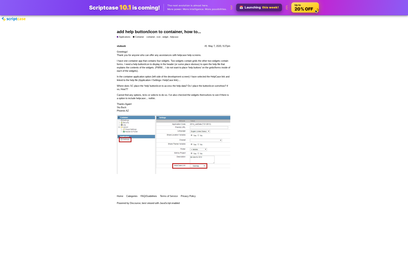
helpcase (174, 37)
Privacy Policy (188, 196)
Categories (132, 196)
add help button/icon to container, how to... (159, 31)
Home (120, 196)
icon (158, 37)
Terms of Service (169, 196)
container (150, 37)
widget (165, 37)
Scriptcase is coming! (124, 7)
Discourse (135, 203)
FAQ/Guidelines (149, 196)
